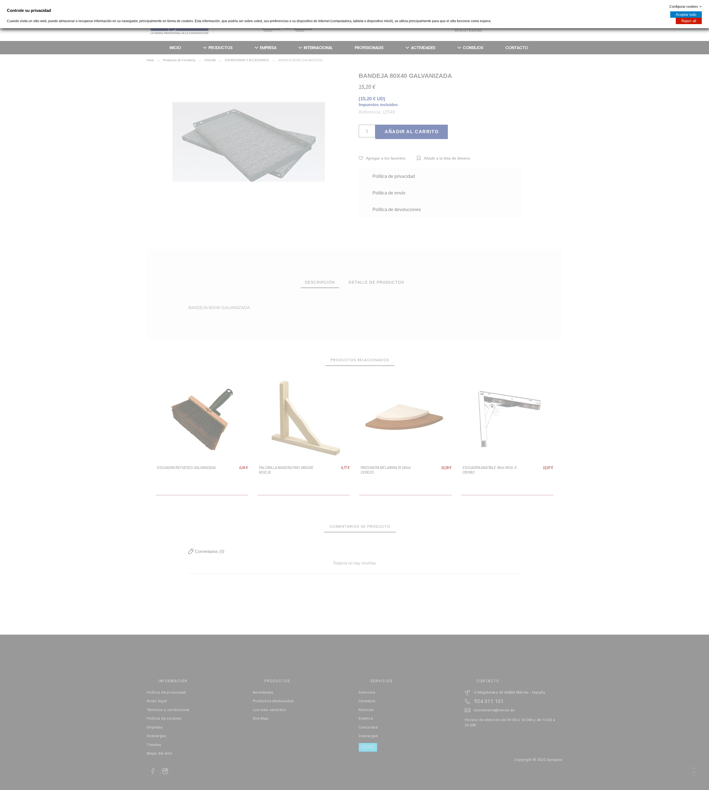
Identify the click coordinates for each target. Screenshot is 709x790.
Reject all (688, 21)
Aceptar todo (686, 14)
